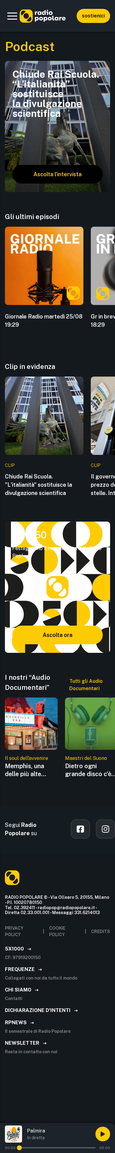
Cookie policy (57, 931)
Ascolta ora (57, 635)
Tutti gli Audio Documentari (86, 684)
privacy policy (14, 931)
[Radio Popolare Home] (43, 16)
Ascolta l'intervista (57, 174)
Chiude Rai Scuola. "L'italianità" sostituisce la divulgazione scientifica (38, 484)
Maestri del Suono (86, 758)
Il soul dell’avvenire (26, 758)
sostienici (93, 16)
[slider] (19, 1147)
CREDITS (100, 931)
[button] (12, 16)
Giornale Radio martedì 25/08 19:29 (43, 320)
